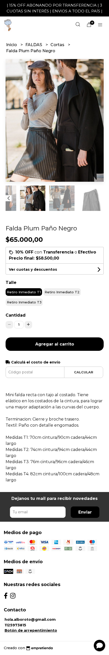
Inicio (12, 44)
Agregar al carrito (54, 344)
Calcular (83, 372)
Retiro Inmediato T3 (24, 302)
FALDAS (34, 44)
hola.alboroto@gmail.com (30, 619)
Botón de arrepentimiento (31, 630)
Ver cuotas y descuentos (33, 269)
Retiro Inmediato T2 (62, 292)
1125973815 (15, 625)
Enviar (85, 512)
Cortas (57, 44)
